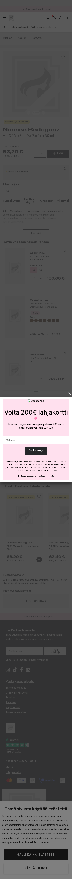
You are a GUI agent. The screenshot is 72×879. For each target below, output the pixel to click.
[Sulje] (70, 393)
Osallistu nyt (36, 450)
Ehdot (21, 476)
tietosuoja (31, 476)
